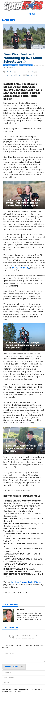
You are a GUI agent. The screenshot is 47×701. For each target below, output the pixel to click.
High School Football (11, 65)
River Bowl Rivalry (20, 268)
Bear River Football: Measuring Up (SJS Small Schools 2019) (22, 57)
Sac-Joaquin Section (25, 65)
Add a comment (10, 628)
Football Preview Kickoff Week (26, 582)
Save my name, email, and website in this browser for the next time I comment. (22, 690)
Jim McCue (9, 67)
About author (10, 605)
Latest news (8, 20)
